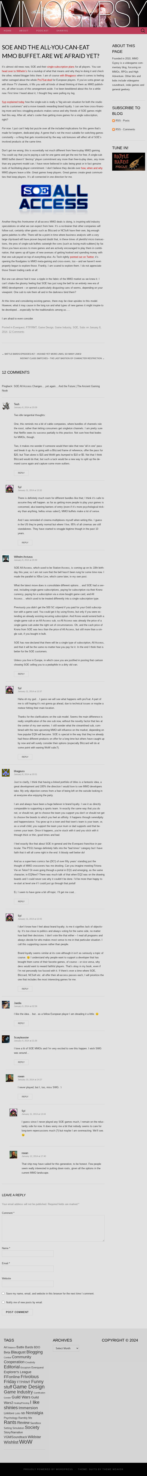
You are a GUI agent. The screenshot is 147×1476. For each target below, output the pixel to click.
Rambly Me (25, 1417)
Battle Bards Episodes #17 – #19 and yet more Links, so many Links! (41, 354)
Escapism (25, 1367)
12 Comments (16, 331)
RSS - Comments (125, 129)
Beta (7, 1352)
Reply (21, 473)
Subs (82, 327)
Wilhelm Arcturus (23, 556)
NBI (23, 1413)
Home (8, 30)
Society (32, 1427)
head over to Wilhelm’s (14, 71)
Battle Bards (24, 1347)
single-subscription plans (60, 66)
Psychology (11, 1417)
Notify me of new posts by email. (24, 1302)
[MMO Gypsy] (73, 13)
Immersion (28, 1408)
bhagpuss (19, 771)
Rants (10, 1422)
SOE (75, 327)
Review (23, 1422)
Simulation (18, 1428)
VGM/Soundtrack (15, 1437)
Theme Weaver (112, 1469)
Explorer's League (17, 1372)
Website (6, 1278)
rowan (21, 1076)
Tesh (16, 404)
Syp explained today (13, 102)
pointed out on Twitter (82, 256)
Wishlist (11, 1442)
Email (6, 1263)
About (24, 30)
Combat (7, 1357)
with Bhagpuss (68, 75)
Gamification (39, 1393)
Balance (12, 1347)
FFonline (12, 1376)
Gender (7, 1398)
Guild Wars (21, 1397)
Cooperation (14, 1362)
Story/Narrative (13, 1432)
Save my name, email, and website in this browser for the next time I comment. (50, 1293)
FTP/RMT (31, 327)
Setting (8, 1428)
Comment (8, 1213)
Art (5, 1347)
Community (21, 1357)
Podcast (42, 30)
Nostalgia (34, 1413)
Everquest (18, 327)
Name (6, 1248)
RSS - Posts (122, 120)
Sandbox (35, 1422)
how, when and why (92, 168)
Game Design (45, 327)
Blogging (34, 1352)
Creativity (30, 1362)
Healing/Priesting (21, 1403)
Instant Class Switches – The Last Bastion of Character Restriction (62, 358)
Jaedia (17, 1003)
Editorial (12, 1366)
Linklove (9, 1413)
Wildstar (34, 1437)
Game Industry (63, 327)
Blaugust (18, 1352)
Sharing (62, 30)
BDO (37, 1347)
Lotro (17, 1413)
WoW (25, 1441)
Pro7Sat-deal (45, 80)
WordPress (64, 1469)
